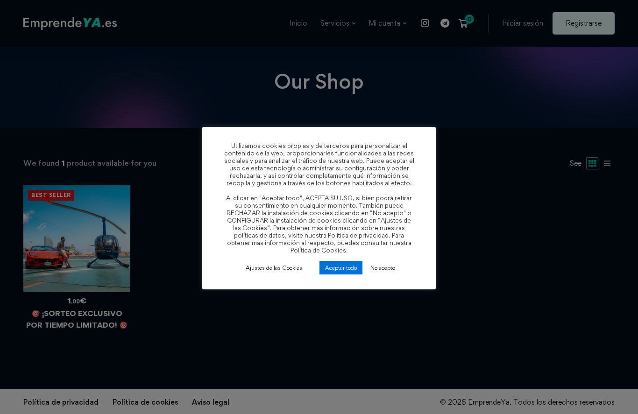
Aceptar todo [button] (341, 267)
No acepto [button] (382, 267)
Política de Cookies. (319, 250)
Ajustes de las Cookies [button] (274, 267)
